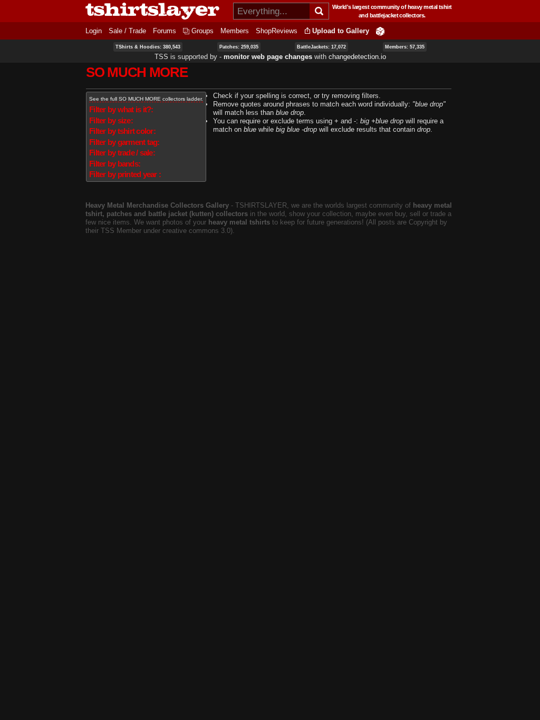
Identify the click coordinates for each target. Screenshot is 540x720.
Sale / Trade (127, 31)
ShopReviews (276, 31)
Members (234, 31)
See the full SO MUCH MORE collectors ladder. (146, 99)
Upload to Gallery (340, 31)
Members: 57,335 (405, 47)
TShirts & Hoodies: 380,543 (147, 47)
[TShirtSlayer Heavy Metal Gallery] (155, 11)
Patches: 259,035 (238, 47)
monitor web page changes (268, 57)
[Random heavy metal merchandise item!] (380, 31)
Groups (202, 31)
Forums (164, 31)
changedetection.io (357, 57)
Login (93, 31)
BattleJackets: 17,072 (321, 47)
